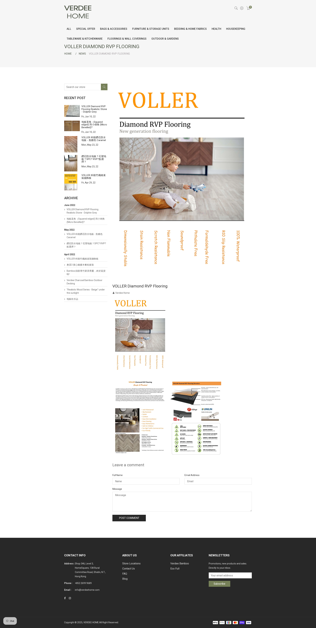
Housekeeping (235, 28)
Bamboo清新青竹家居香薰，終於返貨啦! (86, 272)
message (117, 489)
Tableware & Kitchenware (85, 38)
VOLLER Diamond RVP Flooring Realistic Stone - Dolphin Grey (94, 109)
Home (68, 53)
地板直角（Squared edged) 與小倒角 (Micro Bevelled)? (94, 124)
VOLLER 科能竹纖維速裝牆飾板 (93, 176)
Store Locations (131, 563)
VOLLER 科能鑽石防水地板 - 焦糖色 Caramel (93, 139)
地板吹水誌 (72, 299)
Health (216, 28)
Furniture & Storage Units (150, 28)
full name (117, 475)
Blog (125, 578)
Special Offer (85, 28)
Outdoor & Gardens (165, 38)
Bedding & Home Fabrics (190, 28)
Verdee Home (122, 293)
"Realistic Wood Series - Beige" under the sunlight (86, 291)
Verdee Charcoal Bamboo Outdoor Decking (84, 282)
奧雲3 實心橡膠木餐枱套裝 (80, 264)
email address (191, 475)
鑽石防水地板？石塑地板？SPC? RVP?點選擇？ (93, 159)
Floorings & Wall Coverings (126, 38)
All (69, 28)
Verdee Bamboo (179, 563)
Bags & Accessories (113, 28)
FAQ (124, 573)
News (82, 53)
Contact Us (128, 568)
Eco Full (174, 568)
